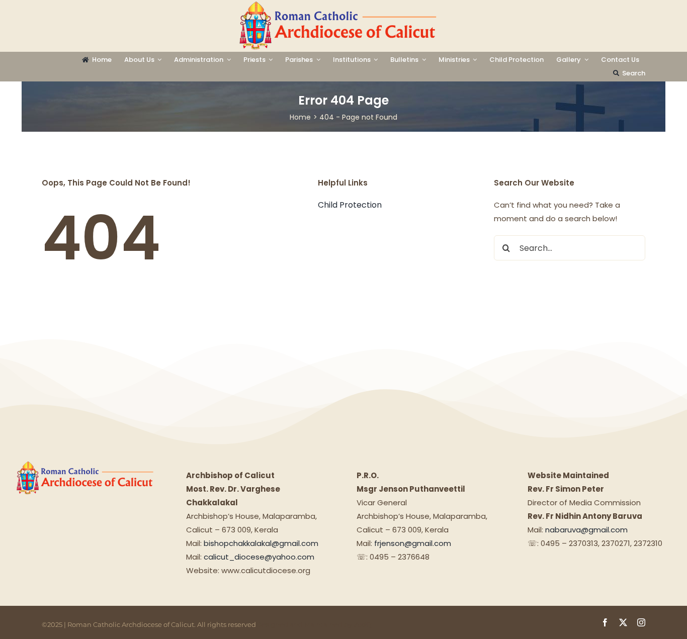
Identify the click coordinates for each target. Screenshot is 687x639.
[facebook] (605, 622)
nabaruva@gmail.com (586, 529)
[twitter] (623, 622)
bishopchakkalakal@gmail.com (261, 543)
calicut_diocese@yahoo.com (259, 557)
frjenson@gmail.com (412, 543)
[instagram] (641, 622)
